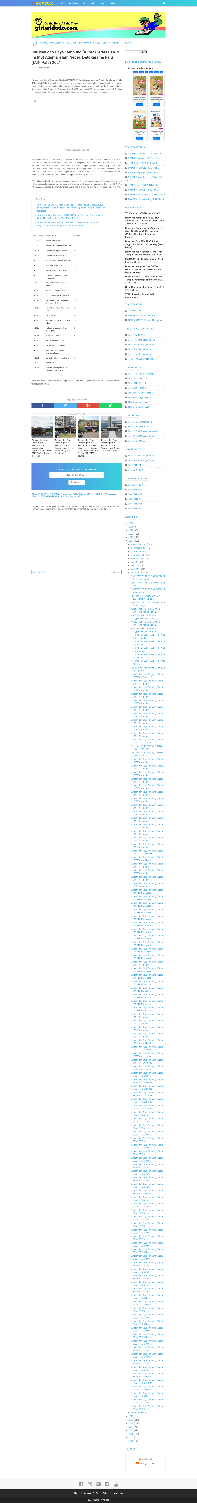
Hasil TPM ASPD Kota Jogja (141, 359)
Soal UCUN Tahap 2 (137, 388)
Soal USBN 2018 (136, 470)
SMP (93, 3)
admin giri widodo (147, 1463)
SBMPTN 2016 (135, 499)
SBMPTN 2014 (135, 508)
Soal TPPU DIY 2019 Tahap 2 (141, 373)
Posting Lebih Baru (40, 572)
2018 (131, 1423)
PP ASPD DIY (134, 310)
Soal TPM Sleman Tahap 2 (140, 349)
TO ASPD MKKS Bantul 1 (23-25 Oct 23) (147, 194)
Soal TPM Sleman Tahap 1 (140, 354)
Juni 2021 (136, 565)
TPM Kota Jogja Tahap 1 (139, 407)
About (76, 1493)
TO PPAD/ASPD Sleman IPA (141, 315)
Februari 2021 (138, 1412)
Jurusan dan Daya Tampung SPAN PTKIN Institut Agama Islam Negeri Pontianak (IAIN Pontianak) (64, 447)
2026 (131, 523)
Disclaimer (118, 1493)
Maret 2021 (136, 572)
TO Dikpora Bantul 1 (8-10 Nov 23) (144, 190)
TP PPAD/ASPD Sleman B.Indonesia (145, 320)
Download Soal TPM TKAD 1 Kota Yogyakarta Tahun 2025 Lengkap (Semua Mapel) (145, 244)
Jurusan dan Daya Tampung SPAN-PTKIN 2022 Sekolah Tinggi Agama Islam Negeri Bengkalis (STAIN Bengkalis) (70, 216)
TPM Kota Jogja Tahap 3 (139, 397)
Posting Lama (115, 572)
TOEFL (62, 3)
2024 (131, 530)
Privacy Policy (102, 1493)
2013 (131, 1437)
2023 (131, 534)
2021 (131, 541)
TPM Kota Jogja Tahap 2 (139, 402)
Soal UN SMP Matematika (140, 426)
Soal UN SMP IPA (136, 441)
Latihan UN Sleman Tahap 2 (140, 392)
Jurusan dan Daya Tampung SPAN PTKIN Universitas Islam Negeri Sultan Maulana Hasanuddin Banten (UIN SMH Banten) (88, 448)
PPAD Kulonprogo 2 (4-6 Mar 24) (143, 158)
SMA (102, 3)
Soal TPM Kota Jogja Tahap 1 (141, 344)
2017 (131, 1427)
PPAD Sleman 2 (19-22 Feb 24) (142, 163)
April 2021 (136, 569)
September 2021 (139, 555)
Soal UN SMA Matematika (140, 422)
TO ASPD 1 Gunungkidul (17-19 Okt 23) (146, 199)
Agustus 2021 (138, 558)
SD (84, 3)
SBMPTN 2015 (135, 503)
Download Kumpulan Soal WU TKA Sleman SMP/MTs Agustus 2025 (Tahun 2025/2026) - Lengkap (144, 220)
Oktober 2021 (137, 551)
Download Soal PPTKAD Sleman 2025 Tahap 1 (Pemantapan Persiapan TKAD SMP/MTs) (144, 279)
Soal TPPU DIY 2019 (137, 378)
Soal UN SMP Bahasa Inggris (141, 436)
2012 (131, 1441)
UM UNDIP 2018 (136, 485)
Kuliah (113, 3)
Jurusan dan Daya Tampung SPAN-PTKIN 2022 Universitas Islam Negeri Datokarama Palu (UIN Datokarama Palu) (68, 224)
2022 (131, 537)
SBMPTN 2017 (135, 494)
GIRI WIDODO (104, 1500)
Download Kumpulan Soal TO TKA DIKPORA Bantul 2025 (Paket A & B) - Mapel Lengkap (143, 269)
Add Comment (43, 68)
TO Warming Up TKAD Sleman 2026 (142, 213)
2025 (131, 527)
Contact (87, 1493)
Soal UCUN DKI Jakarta (139, 465)
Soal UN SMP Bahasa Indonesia (143, 431)
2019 (131, 1420)
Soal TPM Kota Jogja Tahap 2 (141, 340)
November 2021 (139, 548)
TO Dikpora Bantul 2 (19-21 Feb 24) (144, 168)
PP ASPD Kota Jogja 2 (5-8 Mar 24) (144, 153)
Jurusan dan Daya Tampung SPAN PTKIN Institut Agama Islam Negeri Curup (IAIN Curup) (110, 445)
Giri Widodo (147, 1459)
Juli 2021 (135, 562)
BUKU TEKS (74, 3)
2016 (131, 1430)
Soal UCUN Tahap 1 (137, 383)
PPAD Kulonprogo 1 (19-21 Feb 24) (144, 172)
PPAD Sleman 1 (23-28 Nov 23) (143, 185)
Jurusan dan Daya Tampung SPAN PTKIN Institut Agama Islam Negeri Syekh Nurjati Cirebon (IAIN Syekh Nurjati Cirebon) (42, 448)
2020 (131, 1416)
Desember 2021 (139, 544)
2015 (131, 1434)
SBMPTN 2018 (135, 489)
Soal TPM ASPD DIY (137, 335)
